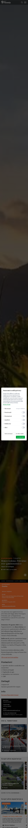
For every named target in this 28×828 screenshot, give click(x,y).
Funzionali (8, 412)
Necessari (8, 408)
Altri (6, 427)
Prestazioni (8, 416)
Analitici (7, 420)
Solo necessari (8, 433)
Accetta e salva (20, 433)
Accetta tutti (20, 437)
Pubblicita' (8, 423)
